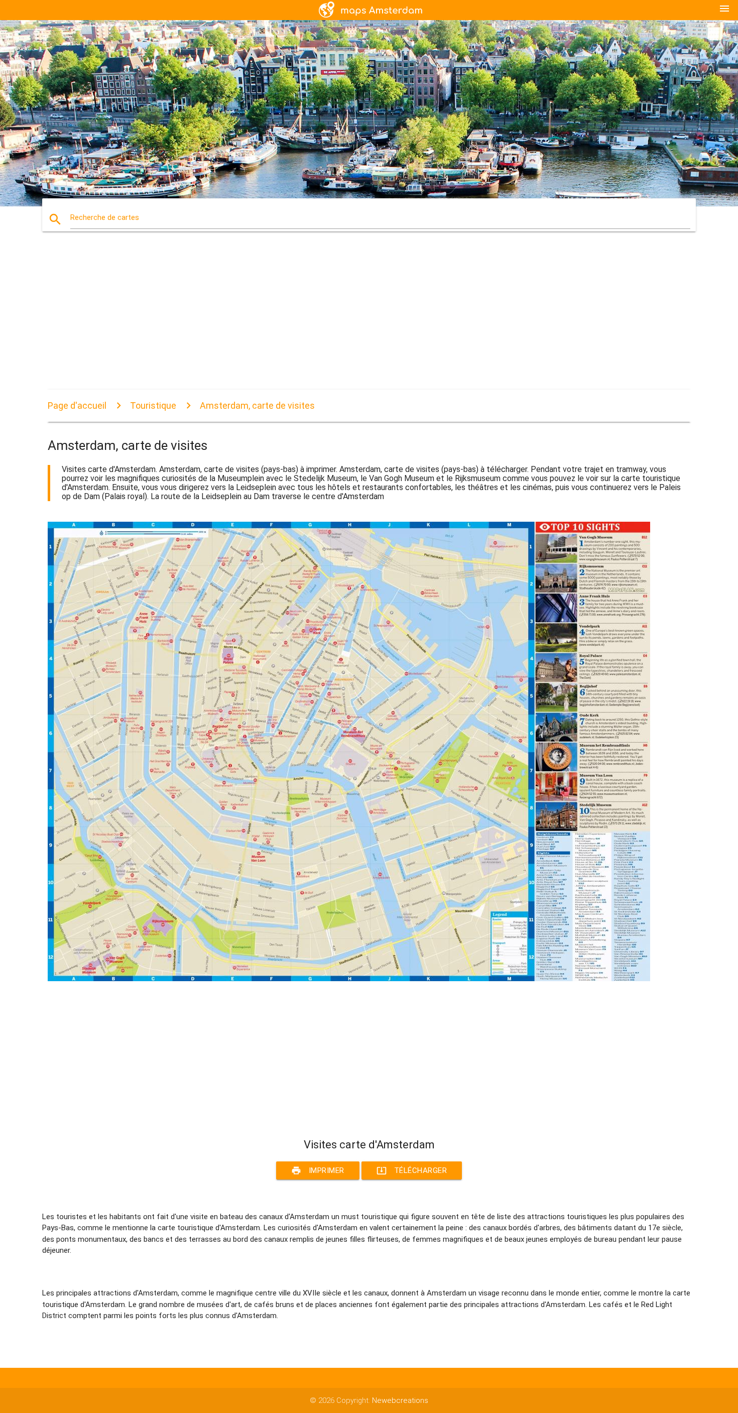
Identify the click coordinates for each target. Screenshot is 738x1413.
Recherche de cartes (104, 217)
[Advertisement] (349, 319)
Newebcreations (400, 1400)
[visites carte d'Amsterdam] (349, 978)
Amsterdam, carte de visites (257, 405)
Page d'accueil (77, 405)
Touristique (153, 405)
